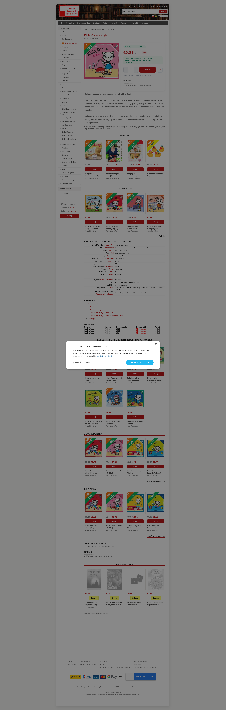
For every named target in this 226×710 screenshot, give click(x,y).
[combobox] (156, 344)
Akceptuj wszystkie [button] (140, 362)
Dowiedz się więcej (104, 356)
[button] (81, 362)
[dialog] (113, 355)
